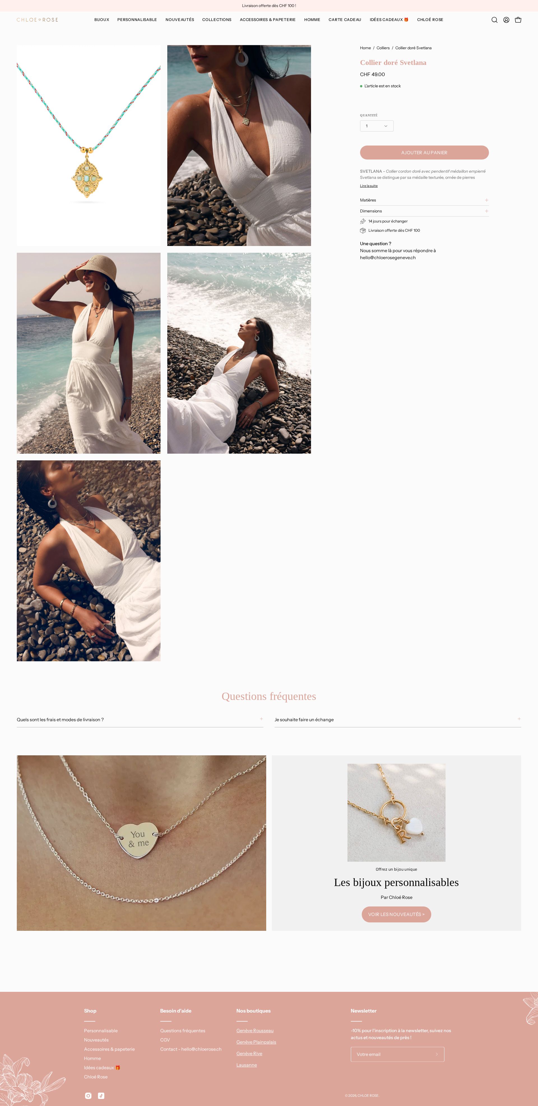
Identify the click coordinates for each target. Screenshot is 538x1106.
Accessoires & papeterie (109, 1049)
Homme (92, 1058)
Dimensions (371, 211)
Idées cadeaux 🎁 (102, 1067)
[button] (137, 19)
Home (365, 47)
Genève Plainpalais (256, 1042)
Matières (368, 200)
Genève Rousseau (254, 1030)
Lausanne (246, 1065)
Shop (90, 1011)
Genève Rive (249, 1053)
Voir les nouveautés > (396, 914)
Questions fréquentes (182, 1030)
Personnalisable (101, 1030)
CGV (165, 1039)
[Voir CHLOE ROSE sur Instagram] (88, 1095)
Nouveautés (96, 1039)
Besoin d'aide (175, 1011)
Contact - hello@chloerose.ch (191, 1049)
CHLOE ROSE (368, 1095)
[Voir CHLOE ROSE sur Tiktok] (101, 1095)
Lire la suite (369, 186)
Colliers (383, 47)
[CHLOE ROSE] (38, 20)
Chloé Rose (96, 1076)
